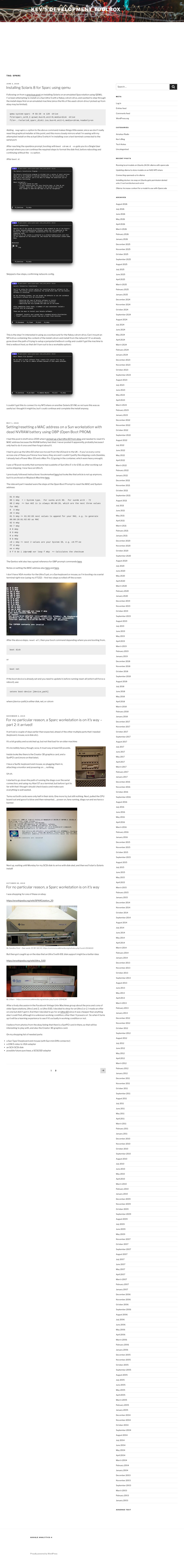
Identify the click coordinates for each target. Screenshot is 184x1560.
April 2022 (120, 460)
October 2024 (122, 309)
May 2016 (120, 817)
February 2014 (122, 953)
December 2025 (123, 244)
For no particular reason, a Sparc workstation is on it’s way (52, 887)
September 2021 (123, 495)
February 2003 (122, 1495)
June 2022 (120, 450)
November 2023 (123, 365)
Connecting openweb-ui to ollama (130, 175)
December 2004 (123, 1415)
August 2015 (121, 862)
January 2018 (122, 716)
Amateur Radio (122, 134)
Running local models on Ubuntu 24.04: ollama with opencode (142, 165)
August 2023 (121, 380)
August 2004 (122, 1435)
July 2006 (120, 1319)
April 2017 (120, 762)
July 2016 (120, 807)
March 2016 (121, 827)
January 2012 (122, 1073)
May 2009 (120, 1234)
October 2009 (122, 1209)
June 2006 (120, 1324)
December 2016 (123, 782)
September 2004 (123, 1430)
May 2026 (120, 219)
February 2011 (122, 1128)
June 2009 (120, 1229)
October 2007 (122, 1244)
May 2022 (120, 455)
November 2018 (123, 666)
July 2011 (120, 1103)
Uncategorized (122, 149)
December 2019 (123, 601)
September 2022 (123, 435)
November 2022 (123, 425)
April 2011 (120, 1118)
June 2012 (120, 1048)
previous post (34, 94)
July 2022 (120, 445)
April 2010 (120, 1179)
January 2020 (122, 596)
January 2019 (122, 656)
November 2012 (123, 1023)
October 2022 (122, 430)
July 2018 (120, 686)
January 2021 (122, 535)
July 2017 (120, 747)
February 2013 (122, 1008)
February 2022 (122, 470)
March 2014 (121, 948)
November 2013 (123, 968)
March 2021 (121, 526)
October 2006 (122, 1304)
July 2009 (120, 1224)
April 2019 (120, 641)
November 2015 (123, 847)
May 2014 (120, 938)
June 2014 (120, 932)
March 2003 (121, 1490)
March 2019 (121, 646)
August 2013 (121, 983)
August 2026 (121, 204)
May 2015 (120, 877)
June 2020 (120, 571)
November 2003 (123, 1480)
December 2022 (123, 420)
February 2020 (122, 591)
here (56, 474)
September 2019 (123, 616)
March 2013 (121, 1003)
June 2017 (120, 752)
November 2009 (123, 1204)
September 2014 (123, 917)
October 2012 (122, 1028)
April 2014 (120, 943)
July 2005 (120, 1380)
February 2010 (122, 1189)
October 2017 (122, 732)
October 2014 (122, 912)
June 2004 (120, 1445)
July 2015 (120, 867)
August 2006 (122, 1314)
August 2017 (121, 741)
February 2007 (122, 1284)
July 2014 (120, 927)
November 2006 (123, 1299)
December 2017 (123, 721)
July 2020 (120, 566)
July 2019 (120, 626)
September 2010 (123, 1154)
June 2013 (120, 988)
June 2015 (120, 872)
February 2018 (122, 711)
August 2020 (121, 561)
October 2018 (122, 671)
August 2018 (121, 681)
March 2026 (121, 229)
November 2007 (123, 1239)
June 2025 (120, 274)
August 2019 (121, 621)
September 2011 (123, 1093)
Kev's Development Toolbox (76, 9)
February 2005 (122, 1405)
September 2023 (123, 375)
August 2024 (121, 319)
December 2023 (123, 360)
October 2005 (122, 1365)
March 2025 (121, 284)
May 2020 (120, 576)
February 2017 (122, 772)
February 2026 (122, 234)
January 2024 (122, 355)
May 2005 (120, 1390)
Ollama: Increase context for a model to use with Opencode (141, 188)
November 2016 (123, 787)
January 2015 (122, 897)
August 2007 (121, 1254)
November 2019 (123, 606)
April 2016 (120, 822)
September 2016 (123, 797)
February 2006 (122, 1344)
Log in (118, 103)
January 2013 (122, 1013)
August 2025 (121, 264)
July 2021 (120, 505)
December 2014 (123, 902)
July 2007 (120, 1259)
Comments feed (123, 113)
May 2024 (120, 335)
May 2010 (120, 1174)
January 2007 (122, 1289)
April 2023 (120, 400)
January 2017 (122, 777)
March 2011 (121, 1123)
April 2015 (120, 882)
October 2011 (122, 1088)
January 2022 (122, 475)
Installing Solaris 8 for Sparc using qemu (38, 87)
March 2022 (121, 465)
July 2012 (120, 1043)
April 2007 (120, 1274)
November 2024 (123, 304)
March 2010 (121, 1184)
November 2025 (123, 249)
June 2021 (120, 510)
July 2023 (120, 385)
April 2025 (120, 279)
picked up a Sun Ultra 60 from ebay (63, 439)
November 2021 (123, 485)
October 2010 (122, 1149)
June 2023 (120, 390)
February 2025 (122, 289)
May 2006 (120, 1329)
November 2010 (123, 1144)
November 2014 (123, 907)
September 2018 (123, 676)
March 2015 (121, 887)
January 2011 (121, 1134)
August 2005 (122, 1375)
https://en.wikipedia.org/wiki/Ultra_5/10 (26, 960)
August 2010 (121, 1159)
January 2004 (122, 1470)
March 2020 (121, 586)
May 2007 (120, 1269)
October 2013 (122, 973)
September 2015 (123, 857)
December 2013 (123, 963)
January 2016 (122, 837)
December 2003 (123, 1475)
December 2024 (123, 299)
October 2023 (122, 370)
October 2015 (122, 852)
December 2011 (123, 1078)
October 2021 (122, 490)
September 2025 (123, 259)
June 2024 (120, 329)
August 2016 (121, 802)
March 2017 (121, 767)
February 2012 (122, 1068)
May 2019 (120, 636)
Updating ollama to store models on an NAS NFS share (139, 170)
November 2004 (123, 1420)
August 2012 (121, 1038)
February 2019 (122, 651)
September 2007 (123, 1249)
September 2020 (123, 556)
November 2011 (123, 1083)
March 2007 (121, 1279)
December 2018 (123, 661)
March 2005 (121, 1400)
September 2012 (123, 1033)
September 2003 (123, 1485)
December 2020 (123, 541)
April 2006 (120, 1334)
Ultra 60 (64, 1012)
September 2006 (123, 1309)
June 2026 (120, 214)
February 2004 (122, 1465)
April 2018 (120, 701)
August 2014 (121, 922)
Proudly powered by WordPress (43, 1553)
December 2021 (123, 480)
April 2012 (120, 1058)
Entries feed (121, 108)
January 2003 (122, 1500)
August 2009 (122, 1219)
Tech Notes (121, 144)
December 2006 (123, 1294)
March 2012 (121, 1063)
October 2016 (122, 792)
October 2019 (122, 611)
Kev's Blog (120, 139)
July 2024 (120, 324)
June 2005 (120, 1385)
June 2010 (120, 1169)
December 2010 (123, 1138)
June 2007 (120, 1264)
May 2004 (120, 1450)
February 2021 (122, 530)
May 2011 (120, 1113)
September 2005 (123, 1370)
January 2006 (122, 1350)
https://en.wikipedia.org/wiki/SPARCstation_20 (29, 900)
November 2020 (123, 546)
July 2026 (120, 209)
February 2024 (122, 350)
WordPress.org (122, 118)
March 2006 (121, 1340)
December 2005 (123, 1355)
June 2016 (120, 812)
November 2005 (123, 1360)
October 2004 (122, 1425)
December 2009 (123, 1199)
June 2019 (120, 631)
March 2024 (121, 345)
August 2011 (121, 1098)
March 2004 (121, 1460)
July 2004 (120, 1440)
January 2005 (122, 1410)
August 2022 (121, 440)
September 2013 (123, 978)
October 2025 (122, 254)
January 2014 (122, 958)
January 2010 (122, 1194)
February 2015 (122, 892)
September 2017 (123, 737)
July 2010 (120, 1164)
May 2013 (120, 993)
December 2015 (123, 842)
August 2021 (121, 500)
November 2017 (123, 726)
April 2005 (120, 1395)
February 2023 (122, 410)
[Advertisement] (92, 42)
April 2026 (120, 224)
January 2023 (122, 415)
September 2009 (123, 1214)
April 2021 (120, 520)
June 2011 (120, 1108)
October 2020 (122, 551)
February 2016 (122, 832)
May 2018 (120, 696)
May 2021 (120, 515)
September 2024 (123, 314)
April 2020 (120, 581)
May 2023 (120, 395)
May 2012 (120, 1053)
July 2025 (120, 269)
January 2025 (122, 294)
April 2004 (120, 1455)
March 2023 (121, 405)
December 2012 (123, 1018)
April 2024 (120, 340)
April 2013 (120, 998)
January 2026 (122, 239)
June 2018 (120, 691)
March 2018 (121, 706)
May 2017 (120, 757)
